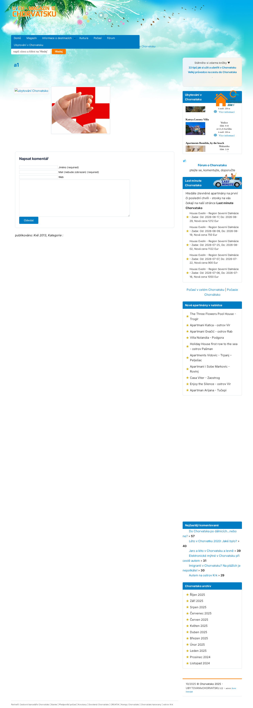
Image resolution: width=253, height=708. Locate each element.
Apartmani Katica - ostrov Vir (210, 325)
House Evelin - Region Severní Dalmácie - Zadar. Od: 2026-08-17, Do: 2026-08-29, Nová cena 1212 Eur (214, 217)
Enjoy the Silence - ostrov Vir (210, 384)
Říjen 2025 (197, 595)
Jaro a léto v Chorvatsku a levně (211, 551)
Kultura (83, 38)
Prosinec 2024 (200, 657)
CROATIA (115, 704)
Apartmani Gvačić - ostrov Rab (211, 331)
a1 (16, 65)
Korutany (82, 704)
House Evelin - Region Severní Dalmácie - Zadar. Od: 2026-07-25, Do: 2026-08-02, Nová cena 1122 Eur (214, 244)
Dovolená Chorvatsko (99, 704)
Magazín (31, 38)
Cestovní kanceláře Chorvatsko (34, 704)
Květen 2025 (199, 626)
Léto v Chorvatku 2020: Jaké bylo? (213, 541)
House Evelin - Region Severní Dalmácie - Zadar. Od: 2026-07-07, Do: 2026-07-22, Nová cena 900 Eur (214, 258)
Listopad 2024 (200, 663)
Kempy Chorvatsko (130, 704)
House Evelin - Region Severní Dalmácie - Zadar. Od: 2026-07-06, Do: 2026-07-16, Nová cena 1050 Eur (214, 272)
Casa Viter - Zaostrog (205, 378)
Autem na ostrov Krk (203, 575)
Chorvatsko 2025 (210, 683)
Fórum (111, 38)
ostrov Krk (168, 704)
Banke (54, 704)
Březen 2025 (199, 638)
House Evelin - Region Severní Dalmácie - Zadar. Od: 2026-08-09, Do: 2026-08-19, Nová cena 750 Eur (214, 230)
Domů (17, 38)
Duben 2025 (198, 632)
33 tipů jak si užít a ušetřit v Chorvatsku (212, 67)
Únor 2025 (197, 644)
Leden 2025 (198, 651)
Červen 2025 (199, 620)
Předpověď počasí (67, 704)
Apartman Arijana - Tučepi (208, 390)
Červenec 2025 (200, 613)
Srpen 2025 (198, 607)
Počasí (98, 38)
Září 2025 (196, 601)
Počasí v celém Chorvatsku (205, 290)
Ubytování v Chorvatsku (28, 45)
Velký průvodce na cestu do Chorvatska (212, 72)
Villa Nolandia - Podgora (207, 337)
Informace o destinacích (57, 38)
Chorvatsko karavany (151, 704)
